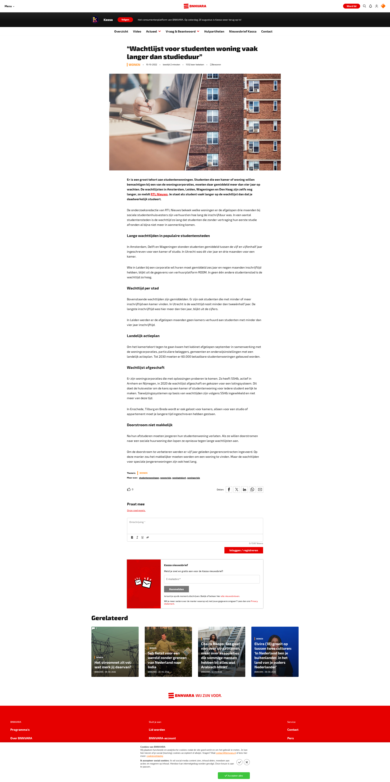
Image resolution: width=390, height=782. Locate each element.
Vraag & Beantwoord (181, 31)
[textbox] (195, 526)
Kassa (108, 20)
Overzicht (121, 31)
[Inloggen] (376, 6)
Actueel (151, 31)
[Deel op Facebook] (229, 489)
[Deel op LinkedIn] (244, 489)
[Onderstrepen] (142, 537)
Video (137, 31)
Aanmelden (176, 589)
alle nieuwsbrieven (230, 596)
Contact (266, 31)
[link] (149, 477)
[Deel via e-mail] (260, 489)
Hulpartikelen (214, 31)
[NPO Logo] (383, 6)
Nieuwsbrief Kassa (242, 31)
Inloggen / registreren (243, 550)
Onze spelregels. (136, 510)
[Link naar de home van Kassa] (95, 19)
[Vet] (132, 537)
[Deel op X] (237, 489)
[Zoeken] (364, 6)
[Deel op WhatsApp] (252, 489)
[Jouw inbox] (370, 6)
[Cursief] (137, 537)
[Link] (147, 537)
